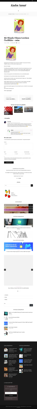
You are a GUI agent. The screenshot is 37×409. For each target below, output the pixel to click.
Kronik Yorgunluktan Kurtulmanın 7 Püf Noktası (28, 110)
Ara (4, 303)
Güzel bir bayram (17, 111)
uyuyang (9, 121)
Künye (6, 297)
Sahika (8, 42)
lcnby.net (5, 62)
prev (5, 270)
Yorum (5, 142)
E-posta (15, 151)
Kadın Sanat (18, 5)
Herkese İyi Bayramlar (7, 113)
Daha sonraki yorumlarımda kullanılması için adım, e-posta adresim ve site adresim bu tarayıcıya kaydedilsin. (17, 159)
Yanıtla (32, 121)
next (32, 270)
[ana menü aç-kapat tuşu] (18, 10)
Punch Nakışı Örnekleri (13, 327)
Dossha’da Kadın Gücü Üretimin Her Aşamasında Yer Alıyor (13, 349)
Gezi (15, 110)
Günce (5, 35)
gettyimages (9, 90)
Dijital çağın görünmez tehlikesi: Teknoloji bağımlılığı (13, 375)
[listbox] (18, 273)
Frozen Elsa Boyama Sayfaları (18, 240)
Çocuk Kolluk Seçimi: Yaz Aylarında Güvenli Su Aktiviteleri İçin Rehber (13, 355)
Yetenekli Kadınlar (18, 286)
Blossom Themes (26, 406)
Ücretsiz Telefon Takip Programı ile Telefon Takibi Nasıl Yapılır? (18, 251)
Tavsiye (29, 108)
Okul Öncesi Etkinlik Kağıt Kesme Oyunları (17, 332)
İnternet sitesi (26, 151)
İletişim (6, 299)
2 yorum (18, 42)
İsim (5, 151)
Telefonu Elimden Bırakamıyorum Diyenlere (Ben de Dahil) (13, 369)
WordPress (18, 407)
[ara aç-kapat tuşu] (32, 0)
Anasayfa (6, 295)
